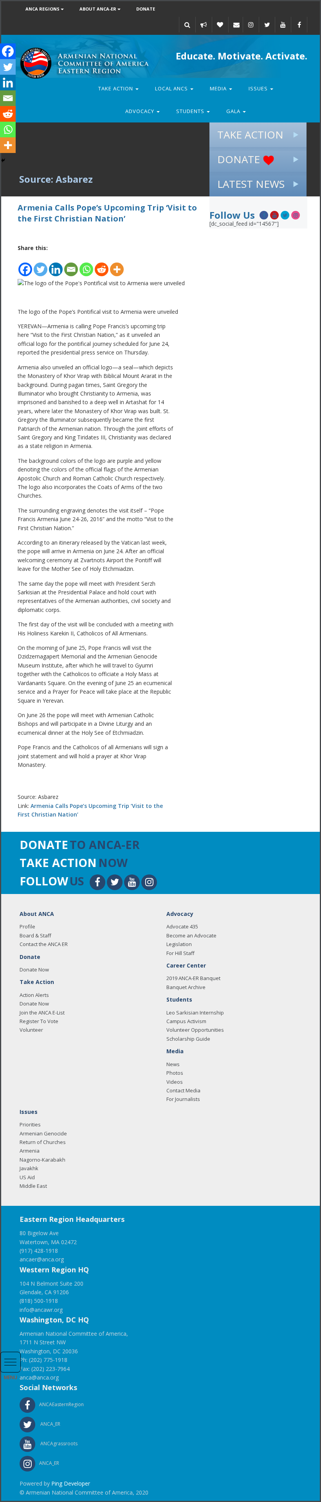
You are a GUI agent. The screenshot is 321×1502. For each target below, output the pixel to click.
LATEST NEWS (251, 184)
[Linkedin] (56, 265)
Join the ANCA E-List (42, 1012)
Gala (234, 111)
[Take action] (203, 24)
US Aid (27, 1177)
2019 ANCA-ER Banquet (193, 978)
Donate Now (34, 969)
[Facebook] (25, 265)
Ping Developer (70, 1483)
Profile (27, 926)
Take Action (116, 88)
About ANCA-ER (98, 9)
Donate (145, 9)
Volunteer (31, 1029)
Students (191, 111)
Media (219, 88)
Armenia (30, 1150)
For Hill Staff (180, 953)
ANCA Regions (43, 9)
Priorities (30, 1124)
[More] (117, 265)
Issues (259, 88)
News (173, 1064)
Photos (174, 1072)
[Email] (236, 24)
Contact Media (183, 1090)
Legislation (179, 944)
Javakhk (29, 1168)
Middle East (33, 1185)
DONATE (240, 159)
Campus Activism (186, 1021)
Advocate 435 (182, 926)
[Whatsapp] (86, 265)
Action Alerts (34, 994)
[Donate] (220, 24)
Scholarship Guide (188, 1038)
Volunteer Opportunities (195, 1029)
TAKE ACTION (250, 135)
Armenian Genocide (43, 1133)
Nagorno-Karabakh (42, 1159)
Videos (174, 1081)
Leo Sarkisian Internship (195, 1012)
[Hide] (3, 160)
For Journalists (183, 1099)
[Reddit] (101, 265)
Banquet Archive (186, 987)
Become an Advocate (191, 935)
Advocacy (140, 111)
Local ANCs (172, 88)
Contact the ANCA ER (44, 944)
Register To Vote (39, 1021)
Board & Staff (35, 935)
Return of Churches (43, 1142)
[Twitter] (40, 265)
